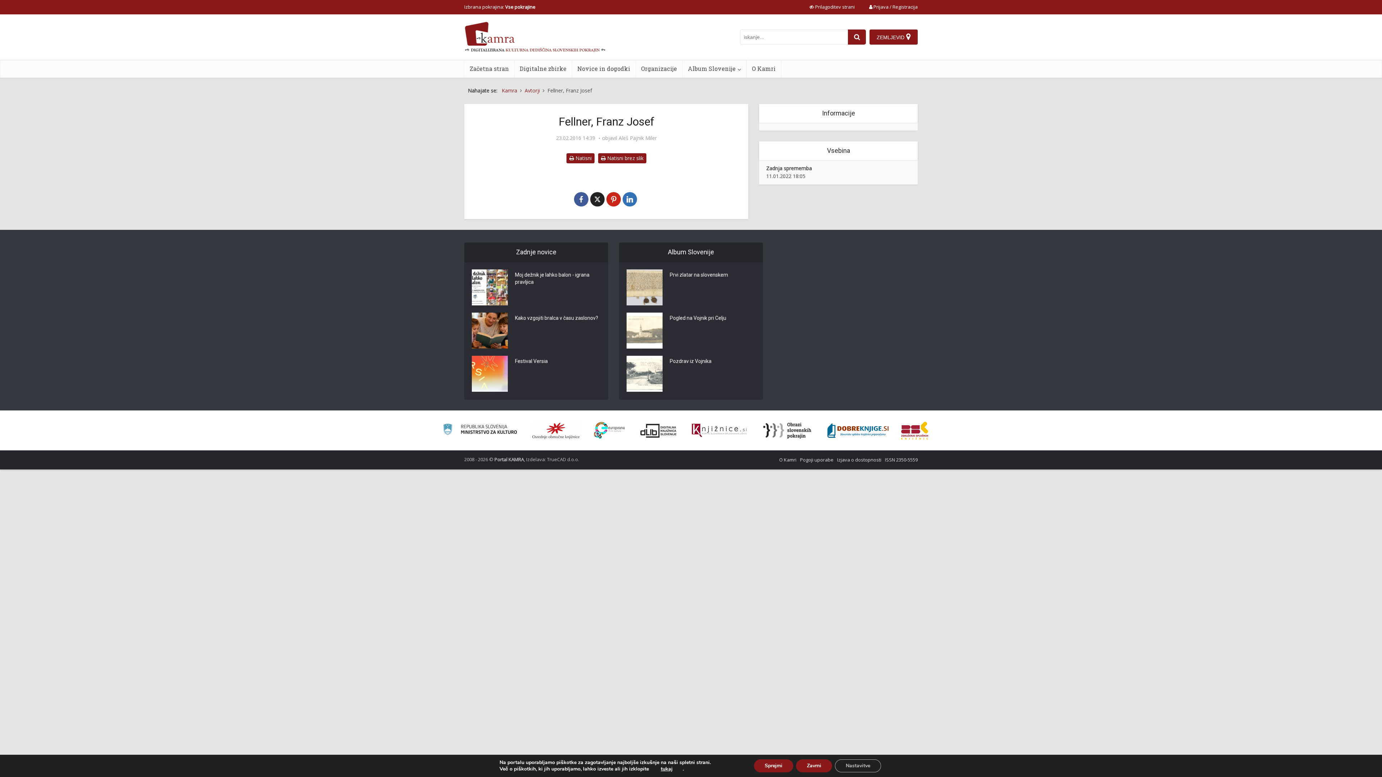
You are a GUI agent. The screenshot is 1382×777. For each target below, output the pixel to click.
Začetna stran (489, 68)
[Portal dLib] (658, 431)
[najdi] (857, 37)
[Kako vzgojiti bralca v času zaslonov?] (490, 331)
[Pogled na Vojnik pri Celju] (645, 331)
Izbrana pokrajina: (500, 7)
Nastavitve (858, 765)
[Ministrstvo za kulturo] (480, 430)
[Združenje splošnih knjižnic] (914, 431)
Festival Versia (531, 361)
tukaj (667, 769)
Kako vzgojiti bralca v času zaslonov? (556, 318)
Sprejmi (773, 765)
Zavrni (814, 765)
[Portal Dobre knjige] (858, 430)
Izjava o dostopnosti (859, 459)
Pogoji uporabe (817, 459)
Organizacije (659, 68)
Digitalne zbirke (543, 68)
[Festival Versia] (490, 374)
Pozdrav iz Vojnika (691, 361)
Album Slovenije (712, 68)
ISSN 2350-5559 (901, 459)
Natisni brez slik (624, 158)
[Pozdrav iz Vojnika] (645, 374)
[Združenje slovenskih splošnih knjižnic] (719, 430)
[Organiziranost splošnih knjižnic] (556, 431)
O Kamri (764, 68)
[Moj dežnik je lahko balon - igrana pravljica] (490, 287)
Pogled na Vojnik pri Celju (698, 318)
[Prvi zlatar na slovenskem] (645, 287)
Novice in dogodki (603, 68)
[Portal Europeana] (609, 430)
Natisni (583, 158)
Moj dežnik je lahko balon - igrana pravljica (552, 278)
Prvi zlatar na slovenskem (699, 275)
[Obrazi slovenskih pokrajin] (787, 431)
